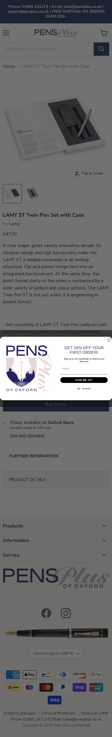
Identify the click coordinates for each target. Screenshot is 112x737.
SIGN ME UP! (84, 380)
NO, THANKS (84, 389)
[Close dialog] (109, 340)
